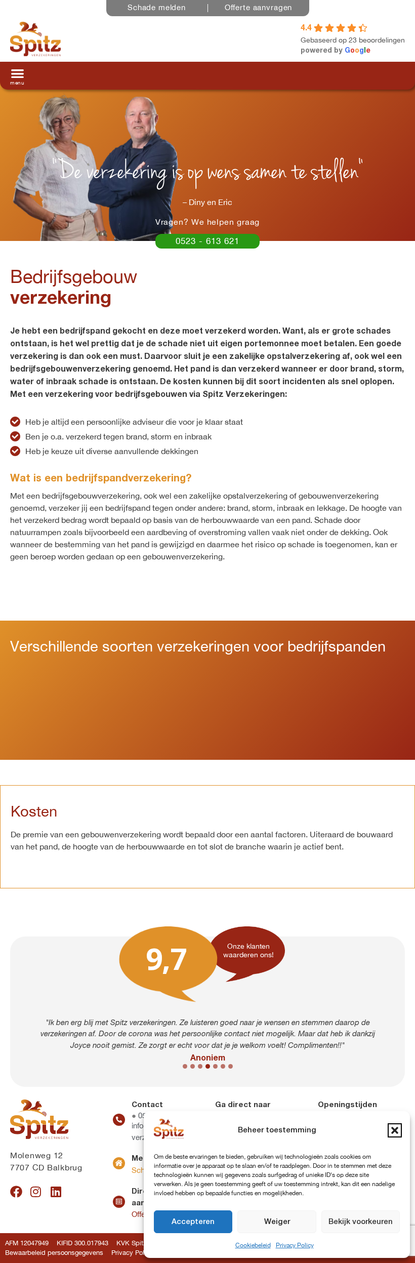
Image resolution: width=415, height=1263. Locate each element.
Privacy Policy (295, 1245)
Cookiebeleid (253, 1245)
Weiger (277, 1222)
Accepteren (193, 1222)
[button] (395, 1130)
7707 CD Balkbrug (46, 1167)
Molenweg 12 (36, 1155)
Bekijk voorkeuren (360, 1222)
